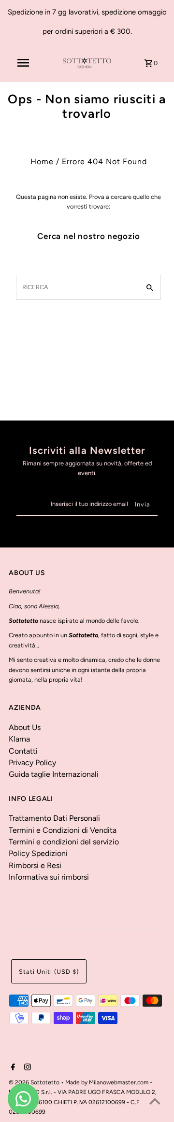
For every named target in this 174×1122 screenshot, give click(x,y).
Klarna (19, 738)
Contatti (23, 751)
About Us (25, 727)
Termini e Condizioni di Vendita (62, 830)
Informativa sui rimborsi (49, 877)
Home (42, 161)
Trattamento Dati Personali (54, 818)
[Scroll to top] (154, 1102)
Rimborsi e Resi (35, 865)
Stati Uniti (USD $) (49, 971)
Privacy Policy (32, 762)
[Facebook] (12, 1068)
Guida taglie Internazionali (54, 774)
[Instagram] (26, 1068)
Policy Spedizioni (38, 853)
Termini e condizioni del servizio (64, 841)
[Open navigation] (23, 63)
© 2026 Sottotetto (35, 1082)
